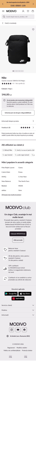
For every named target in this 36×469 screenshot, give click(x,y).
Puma (20, 172)
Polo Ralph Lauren (8, 167)
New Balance (6, 181)
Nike (4, 77)
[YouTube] (18, 329)
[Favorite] (28, 11)
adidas (4, 190)
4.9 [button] (13, 83)
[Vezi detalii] (33, 121)
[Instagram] (11, 329)
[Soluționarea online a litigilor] (25, 356)
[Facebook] (24, 329)
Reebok (4, 186)
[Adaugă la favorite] (33, 29)
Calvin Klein (6, 172)
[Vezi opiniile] (33, 127)
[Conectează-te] (23, 11)
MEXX (20, 186)
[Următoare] (33, 4)
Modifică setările (22, 348)
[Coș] (32, 11)
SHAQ (4, 177)
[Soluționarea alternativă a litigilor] (10, 356)
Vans (20, 190)
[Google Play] (11, 294)
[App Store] (24, 294)
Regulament (11, 348)
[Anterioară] (2, 4)
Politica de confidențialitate (12, 350)
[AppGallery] (18, 298)
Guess (20, 167)
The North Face (23, 181)
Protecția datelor (27, 350)
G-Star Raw (22, 177)
